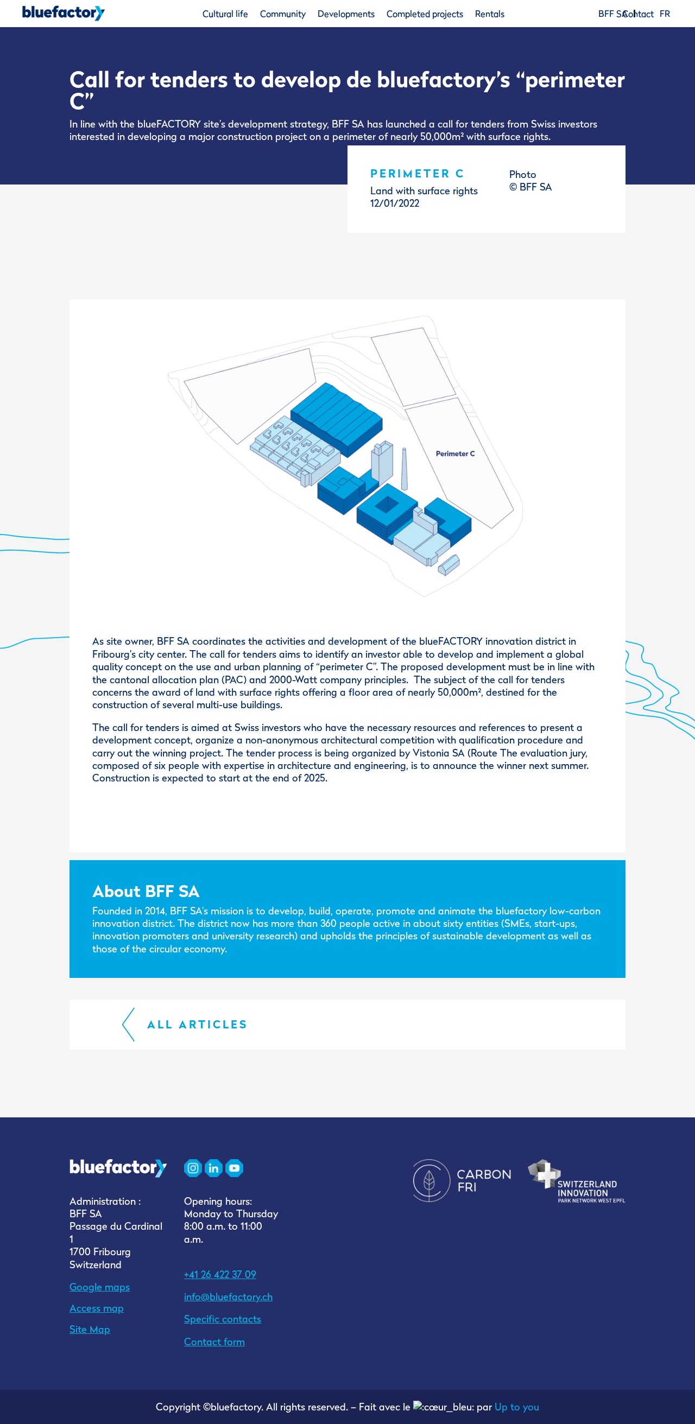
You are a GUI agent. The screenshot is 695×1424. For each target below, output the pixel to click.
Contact (638, 13)
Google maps (100, 1287)
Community (283, 13)
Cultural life (225, 13)
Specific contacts (222, 1319)
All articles (197, 1024)
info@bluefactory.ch (228, 1296)
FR (665, 13)
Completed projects (425, 13)
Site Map (90, 1329)
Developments (346, 13)
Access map (97, 1308)
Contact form (214, 1341)
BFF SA (613, 13)
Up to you (517, 1407)
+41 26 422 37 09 (220, 1274)
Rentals (489, 13)
